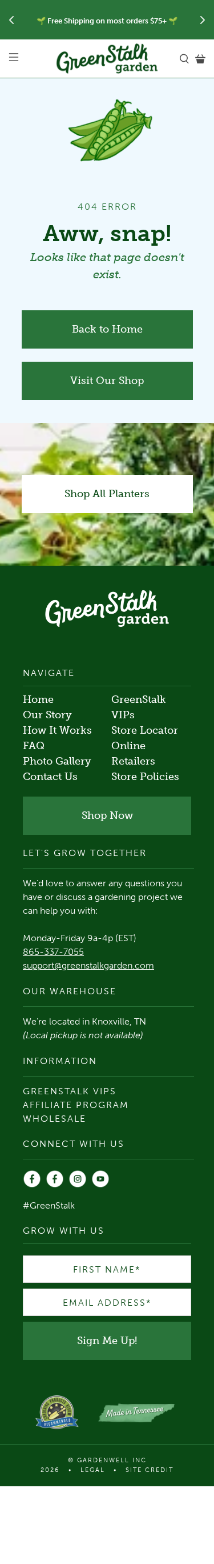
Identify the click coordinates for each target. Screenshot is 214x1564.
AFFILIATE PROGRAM (76, 1104)
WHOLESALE (54, 1118)
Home (38, 699)
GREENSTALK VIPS (69, 1091)
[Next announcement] (202, 20)
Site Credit (149, 1470)
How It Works (57, 730)
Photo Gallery (57, 761)
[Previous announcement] (11, 20)
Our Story (47, 715)
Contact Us (50, 776)
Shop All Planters (107, 493)
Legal (92, 1470)
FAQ (34, 745)
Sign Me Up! (107, 1340)
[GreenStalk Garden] (107, 58)
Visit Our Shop (107, 380)
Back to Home (107, 329)
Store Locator (144, 730)
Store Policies (145, 776)
